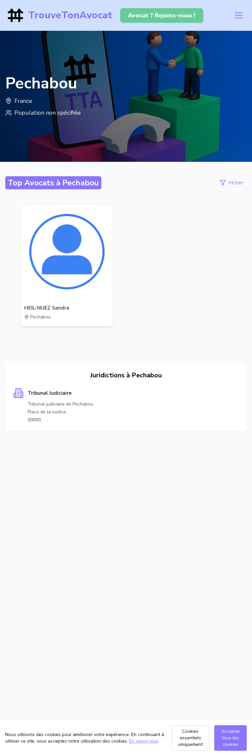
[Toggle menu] (239, 15)
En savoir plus (143, 741)
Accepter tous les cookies (230, 737)
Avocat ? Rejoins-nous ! (161, 15)
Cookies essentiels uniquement (190, 737)
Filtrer (236, 182)
